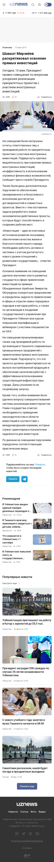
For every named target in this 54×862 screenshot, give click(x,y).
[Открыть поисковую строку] (32, 4)
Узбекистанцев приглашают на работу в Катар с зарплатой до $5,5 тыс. (26, 622)
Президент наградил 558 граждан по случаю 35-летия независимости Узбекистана (25, 672)
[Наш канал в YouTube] (37, 833)
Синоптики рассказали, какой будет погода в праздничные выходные (25, 770)
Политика (7, 47)
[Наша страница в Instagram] (16, 833)
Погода (5, 777)
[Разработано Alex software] (27, 856)
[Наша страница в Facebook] (30, 833)
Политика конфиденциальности (27, 841)
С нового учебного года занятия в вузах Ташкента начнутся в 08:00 (23, 721)
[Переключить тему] (48, 4)
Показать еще (27, 786)
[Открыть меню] (4, 4)
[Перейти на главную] (19, 4)
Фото (33, 811)
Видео (42, 811)
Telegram (40, 464)
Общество (7, 629)
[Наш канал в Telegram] (23, 833)
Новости (13, 811)
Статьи (24, 811)
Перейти (13, 479)
